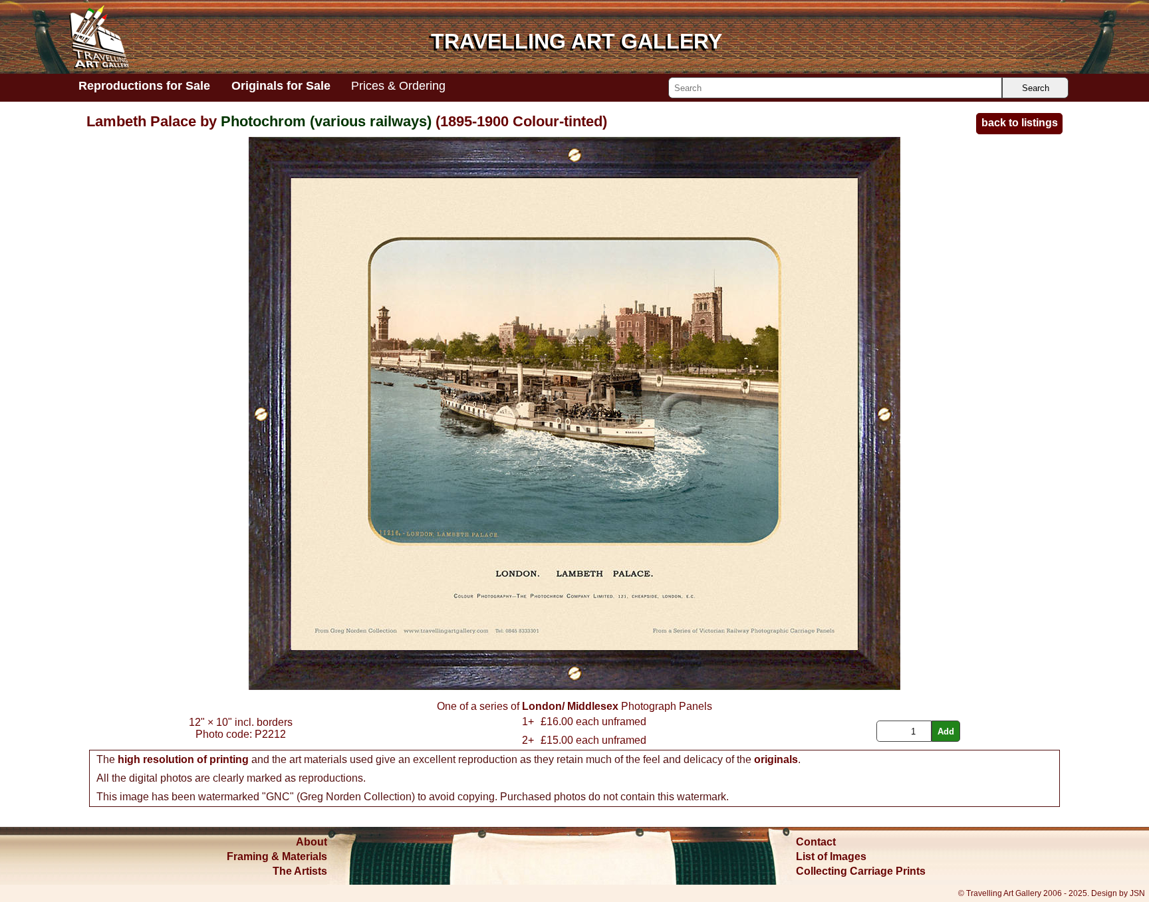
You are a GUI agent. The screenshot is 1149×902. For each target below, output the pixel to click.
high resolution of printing (183, 759)
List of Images (831, 856)
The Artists (300, 871)
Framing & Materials (277, 856)
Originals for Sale (280, 85)
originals (776, 759)
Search (1035, 88)
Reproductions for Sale (144, 85)
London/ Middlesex (570, 706)
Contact (816, 841)
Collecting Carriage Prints (861, 871)
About (311, 841)
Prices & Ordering (398, 85)
